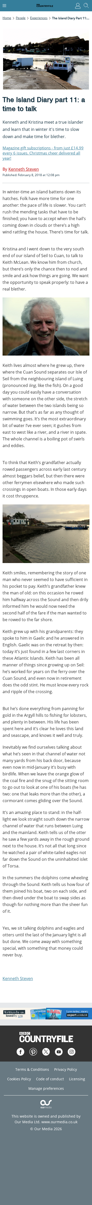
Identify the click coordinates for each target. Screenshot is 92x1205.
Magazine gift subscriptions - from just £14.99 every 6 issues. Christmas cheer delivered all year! (43, 153)
